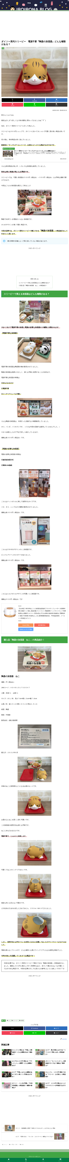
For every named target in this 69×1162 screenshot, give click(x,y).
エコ (9, 1020)
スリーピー (15, 1020)
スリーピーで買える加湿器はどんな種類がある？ (35, 282)
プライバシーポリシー (34, 1156)
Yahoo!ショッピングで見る (26, 629)
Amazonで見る (25, 625)
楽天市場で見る (41, 625)
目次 (32, 279)
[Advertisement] (34, 25)
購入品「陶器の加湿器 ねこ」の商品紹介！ (33, 285)
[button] (56, 105)
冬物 (4, 1020)
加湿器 (22, 1020)
